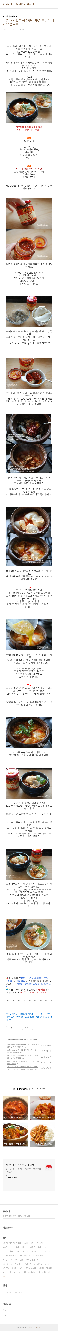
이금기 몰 (7, 1272)
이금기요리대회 (23, 1251)
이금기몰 (38, 1264)
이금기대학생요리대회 (12, 1243)
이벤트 (49, 1264)
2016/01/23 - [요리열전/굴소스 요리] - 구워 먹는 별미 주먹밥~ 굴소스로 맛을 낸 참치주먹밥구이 (29, 1017)
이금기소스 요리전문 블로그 (18, 4)
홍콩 (33, 1247)
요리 (15, 1268)
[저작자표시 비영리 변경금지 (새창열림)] (37, 1028)
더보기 (5, 1277)
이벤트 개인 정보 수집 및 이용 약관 (16, 1216)
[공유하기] (14, 1028)
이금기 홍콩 (8, 1251)
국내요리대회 (25, 1255)
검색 (52, 1292)
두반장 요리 (19, 1039)
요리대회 (47, 1251)
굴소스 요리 (38, 1255)
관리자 (38, 1327)
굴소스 (28, 1264)
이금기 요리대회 (46, 1268)
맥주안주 (20, 1260)
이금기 (18, 1272)
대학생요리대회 (10, 1255)
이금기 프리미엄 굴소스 (13, 1264)
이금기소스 (8, 1260)
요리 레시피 (31, 1268)
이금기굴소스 (22, 1247)
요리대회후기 (45, 1272)
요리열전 (10, 1039)
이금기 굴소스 (33, 1260)
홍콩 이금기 (8, 1247)
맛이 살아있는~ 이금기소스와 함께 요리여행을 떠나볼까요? (23, 1170)
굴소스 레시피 (30, 1272)
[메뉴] (54, 4)
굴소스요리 (29, 1243)
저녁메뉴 (36, 1251)
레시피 (40, 1243)
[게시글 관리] (18, 1028)
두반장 (6, 1268)
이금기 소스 (43, 1247)
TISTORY (29, 1327)
